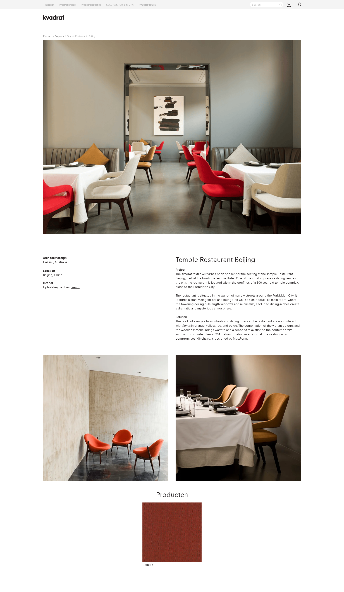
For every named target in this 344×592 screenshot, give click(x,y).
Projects (59, 36)
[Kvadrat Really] (147, 4)
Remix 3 (148, 565)
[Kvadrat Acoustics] (91, 4)
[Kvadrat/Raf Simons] (119, 4)
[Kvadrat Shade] (67, 4)
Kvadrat (47, 36)
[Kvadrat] (49, 4)
